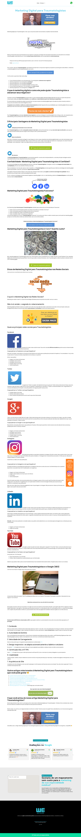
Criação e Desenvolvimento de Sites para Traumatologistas (23, 675)
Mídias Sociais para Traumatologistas (18, 682)
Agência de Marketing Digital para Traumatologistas (21, 681)
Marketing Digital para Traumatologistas (18, 685)
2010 (41, 642)
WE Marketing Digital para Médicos (40, 821)
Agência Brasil (16, 63)
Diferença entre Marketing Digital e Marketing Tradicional (22, 677)
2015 (13, 647)
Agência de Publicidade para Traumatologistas (20, 684)
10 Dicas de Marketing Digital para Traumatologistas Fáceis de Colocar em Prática (27, 679)
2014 (11, 652)
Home (38, 3)
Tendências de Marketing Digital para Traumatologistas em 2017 (23, 678)
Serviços (42, 3)
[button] (40, 740)
